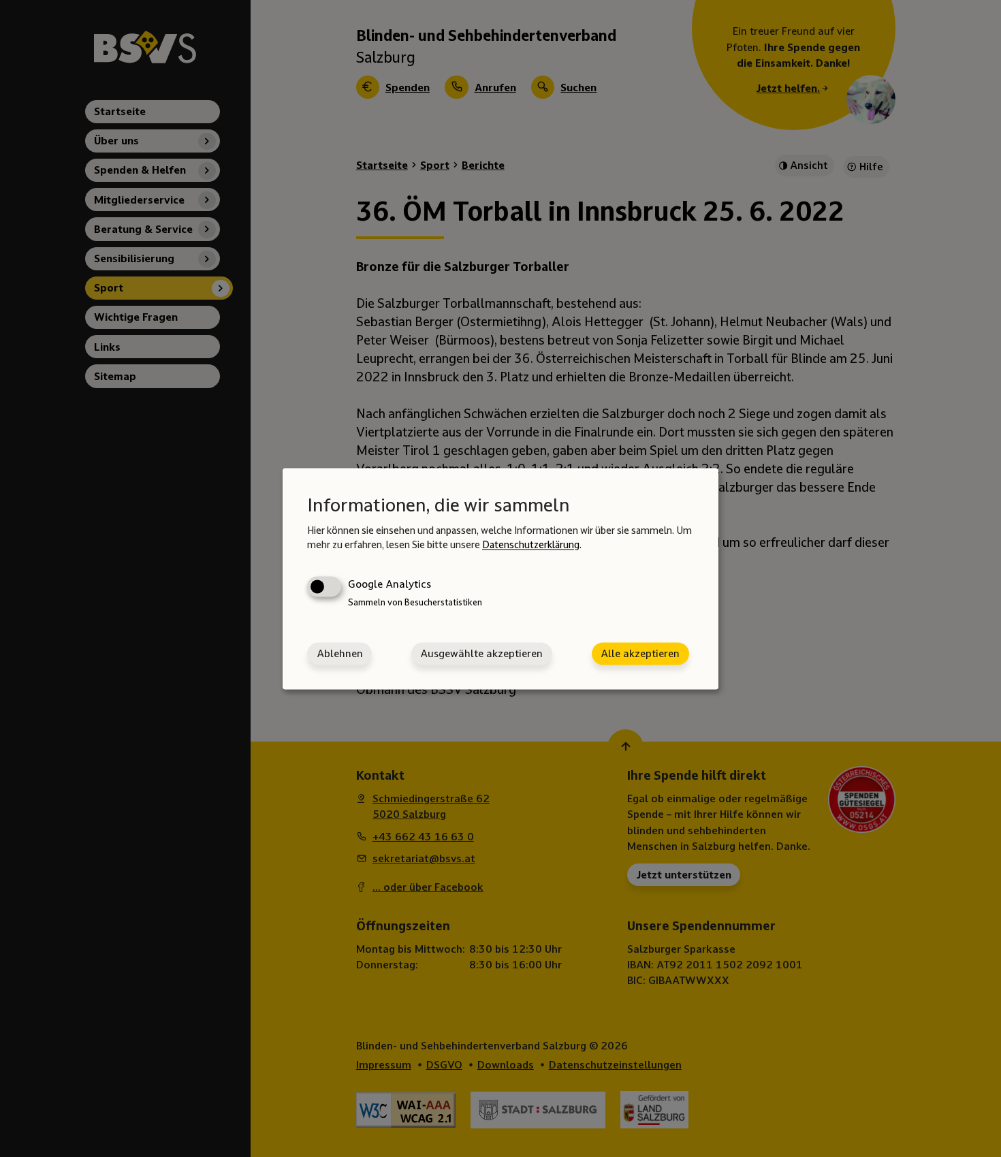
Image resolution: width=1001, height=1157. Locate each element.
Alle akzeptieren (640, 653)
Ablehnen (340, 653)
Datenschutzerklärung (530, 545)
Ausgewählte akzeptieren (481, 653)
